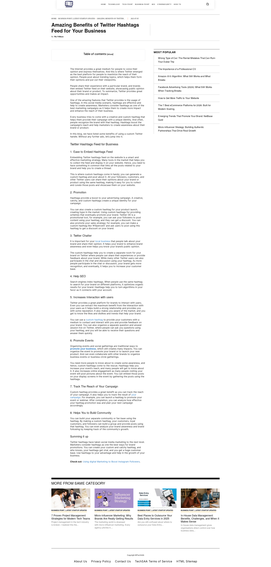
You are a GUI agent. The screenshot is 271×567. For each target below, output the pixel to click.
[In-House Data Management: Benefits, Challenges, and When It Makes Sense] (200, 498)
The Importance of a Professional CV (177, 69)
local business (102, 241)
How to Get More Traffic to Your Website (178, 98)
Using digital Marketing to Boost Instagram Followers (111, 461)
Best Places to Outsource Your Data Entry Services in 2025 (155, 516)
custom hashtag (94, 319)
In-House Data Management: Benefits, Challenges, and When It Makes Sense (200, 518)
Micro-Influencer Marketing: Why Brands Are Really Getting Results (114, 516)
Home (53, 19)
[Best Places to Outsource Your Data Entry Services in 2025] (157, 498)
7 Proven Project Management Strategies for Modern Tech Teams (70, 516)
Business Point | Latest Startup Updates (76, 19)
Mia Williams (59, 36)
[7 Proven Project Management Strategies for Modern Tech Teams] (70, 498)
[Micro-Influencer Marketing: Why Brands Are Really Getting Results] (114, 498)
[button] (207, 4)
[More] (217, 29)
